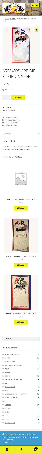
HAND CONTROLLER (11, 398)
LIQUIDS (7, 401)
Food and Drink (10, 387)
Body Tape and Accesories (13, 365)
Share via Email (11, 125)
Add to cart (18, 97)
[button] (36, 30)
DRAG (7, 383)
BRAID (7, 369)
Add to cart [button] (21, 208)
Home (7, 19)
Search (21, 449)
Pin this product (12, 122)
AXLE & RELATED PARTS (12, 354)
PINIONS (13, 19)
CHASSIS (8, 376)
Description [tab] (6, 134)
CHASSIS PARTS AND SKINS (14, 380)
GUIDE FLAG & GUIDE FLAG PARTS (16, 394)
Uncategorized (10, 423)
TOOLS (7, 416)
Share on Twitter (12, 117)
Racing (7, 412)
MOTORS (8, 405)
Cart (32, 447)
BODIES (7, 358)
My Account (7, 449)
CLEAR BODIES (12, 362)
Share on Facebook (12, 120)
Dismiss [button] (5, 442)
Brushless (8, 372)
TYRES (7, 419)
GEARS (7, 390)
